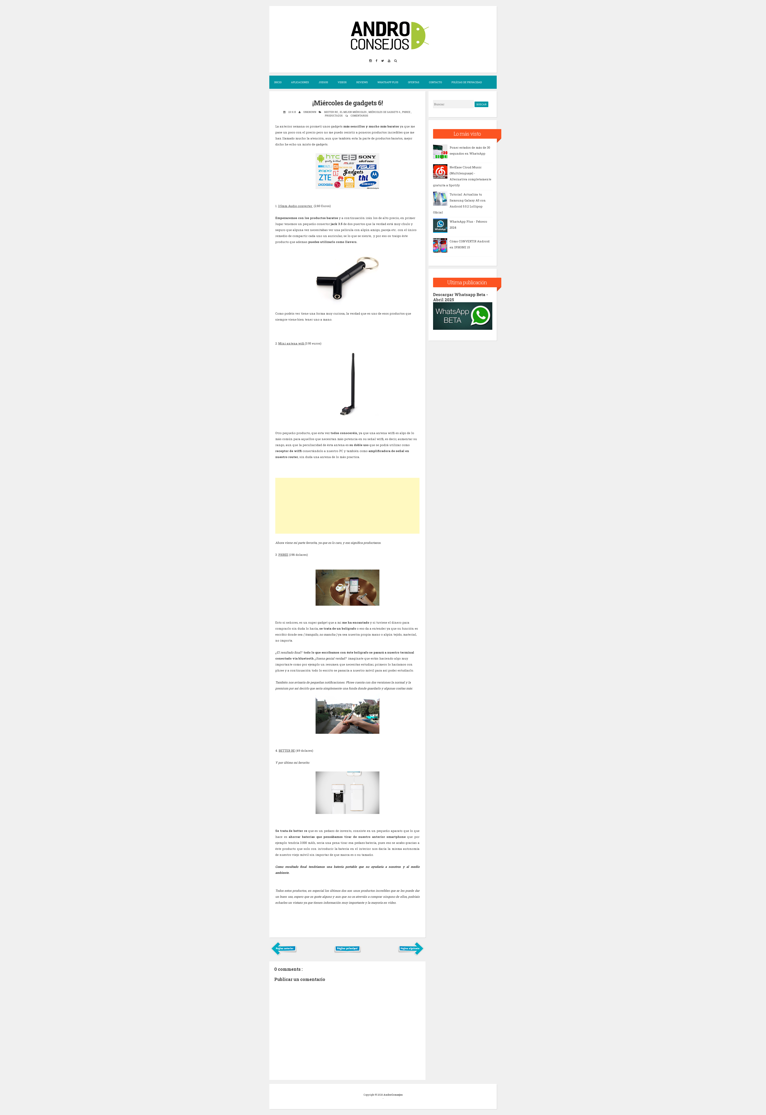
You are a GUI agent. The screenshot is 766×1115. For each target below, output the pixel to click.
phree (406, 112)
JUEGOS (323, 82)
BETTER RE (287, 751)
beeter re (331, 112)
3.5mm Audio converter (295, 206)
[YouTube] (389, 60)
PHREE (283, 555)
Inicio (277, 82)
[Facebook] (377, 60)
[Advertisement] (347, 506)
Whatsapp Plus (387, 82)
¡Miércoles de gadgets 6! (347, 102)
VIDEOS (342, 82)
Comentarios (359, 115)
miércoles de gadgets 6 (384, 112)
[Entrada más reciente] (283, 955)
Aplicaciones (300, 82)
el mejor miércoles (353, 112)
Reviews (362, 82)
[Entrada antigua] (411, 955)
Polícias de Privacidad (466, 82)
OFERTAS (413, 82)
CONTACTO (435, 82)
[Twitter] (383, 60)
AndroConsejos (393, 1094)
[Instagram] (371, 60)
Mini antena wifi (291, 343)
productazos (334, 115)
